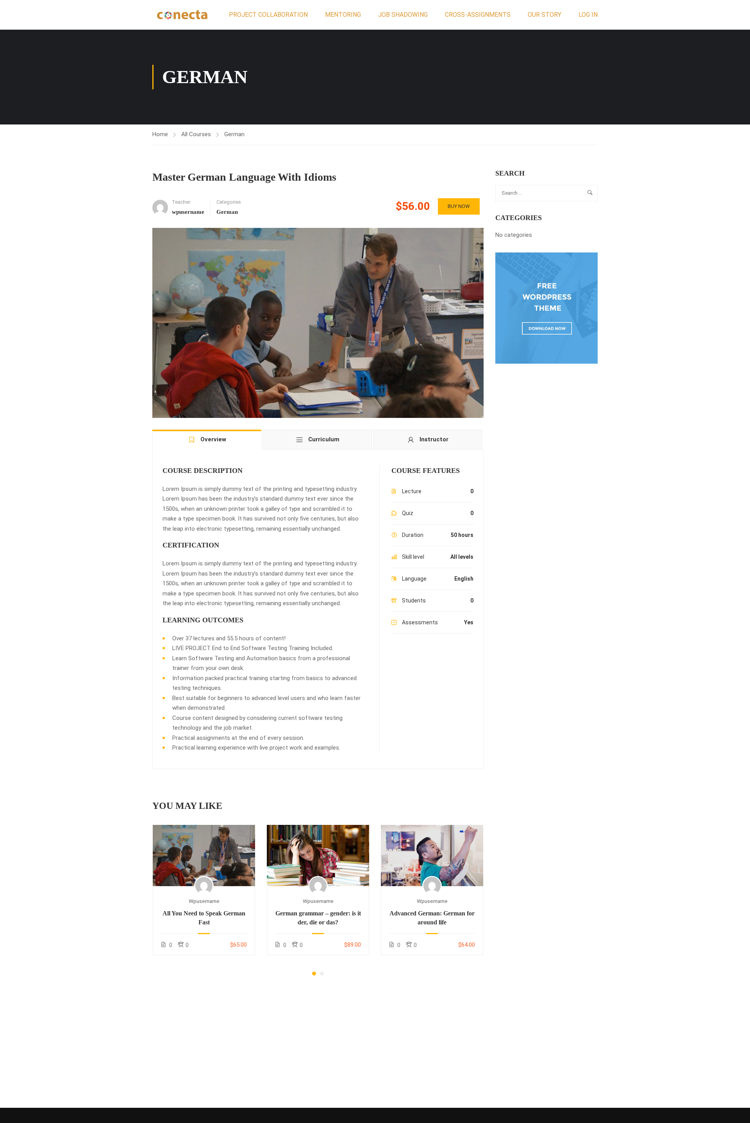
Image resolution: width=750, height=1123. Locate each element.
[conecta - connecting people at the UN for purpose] (182, 15)
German (234, 134)
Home (160, 134)
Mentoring (343, 14)
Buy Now (459, 206)
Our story (544, 14)
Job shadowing (403, 14)
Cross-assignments (478, 14)
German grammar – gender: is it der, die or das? (318, 917)
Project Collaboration (268, 14)
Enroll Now (204, 855)
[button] (314, 974)
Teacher (181, 202)
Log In (588, 14)
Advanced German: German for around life (432, 917)
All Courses (196, 134)
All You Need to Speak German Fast (203, 917)
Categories (228, 202)
